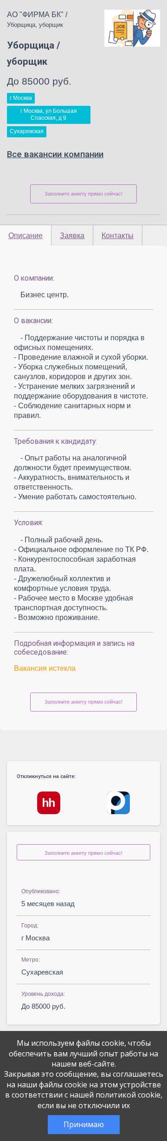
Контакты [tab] (118, 235)
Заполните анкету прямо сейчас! (83, 193)
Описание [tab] (25, 235)
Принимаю (84, 1124)
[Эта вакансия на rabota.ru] (118, 802)
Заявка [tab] (72, 235)
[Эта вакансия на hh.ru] (48, 802)
